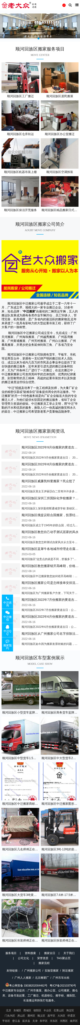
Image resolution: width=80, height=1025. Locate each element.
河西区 (64, 1020)
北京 (8, 1010)
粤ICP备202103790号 (63, 985)
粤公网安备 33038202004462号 (28, 985)
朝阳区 (37, 1010)
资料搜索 (30, 953)
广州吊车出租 (61, 977)
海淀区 (70, 1010)
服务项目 (11, 953)
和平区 (44, 1020)
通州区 (31, 1015)
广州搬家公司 (32, 970)
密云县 (16, 1020)
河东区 (54, 1020)
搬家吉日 (49, 953)
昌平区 (51, 1015)
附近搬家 (67, 970)
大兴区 (61, 1015)
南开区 (74, 1020)
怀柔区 (71, 1015)
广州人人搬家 (23, 977)
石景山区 (59, 1010)
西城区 (27, 1010)
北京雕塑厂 (42, 977)
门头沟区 (10, 1015)
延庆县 (26, 1020)
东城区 (17, 1010)
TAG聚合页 (64, 958)
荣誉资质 (42, 958)
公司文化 (23, 958)
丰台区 (47, 1010)
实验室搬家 (52, 970)
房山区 (21, 1015)
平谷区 (6, 1020)
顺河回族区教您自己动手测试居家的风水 (50, 532)
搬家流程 (44, 963)
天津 (35, 1020)
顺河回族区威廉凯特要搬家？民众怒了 (48, 481)
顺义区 (41, 1015)
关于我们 (69, 953)
